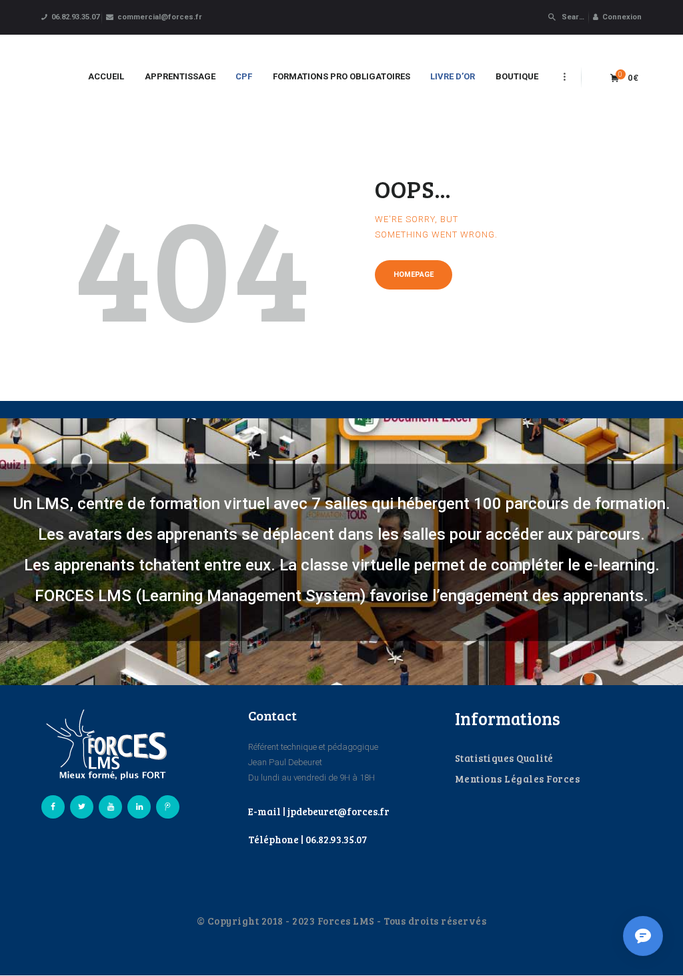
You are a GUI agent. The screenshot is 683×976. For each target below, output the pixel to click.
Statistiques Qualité (504, 758)
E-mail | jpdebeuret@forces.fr (319, 811)
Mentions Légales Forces (517, 778)
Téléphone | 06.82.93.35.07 (307, 839)
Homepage (414, 274)
